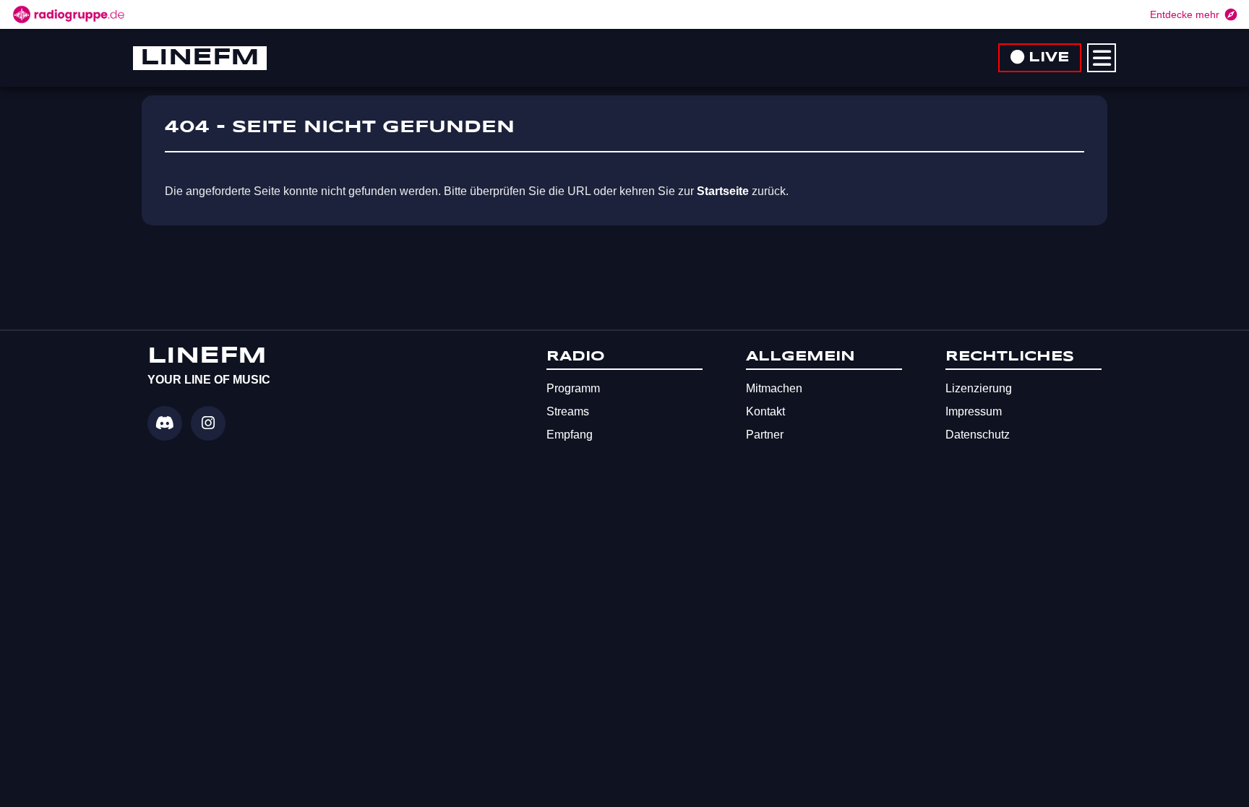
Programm (573, 388)
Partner (765, 434)
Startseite (723, 191)
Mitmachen (774, 388)
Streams (567, 411)
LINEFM (199, 58)
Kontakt (765, 411)
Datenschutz (977, 434)
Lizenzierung (978, 388)
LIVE (1049, 57)
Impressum (973, 411)
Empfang (569, 434)
